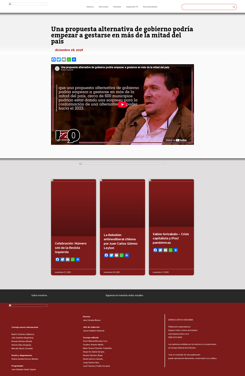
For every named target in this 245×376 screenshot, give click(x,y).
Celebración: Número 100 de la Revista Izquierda (71, 248)
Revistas (117, 7)
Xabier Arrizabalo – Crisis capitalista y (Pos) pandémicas (171, 238)
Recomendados (150, 7)
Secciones (103, 7)
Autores (90, 7)
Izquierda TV (132, 7)
